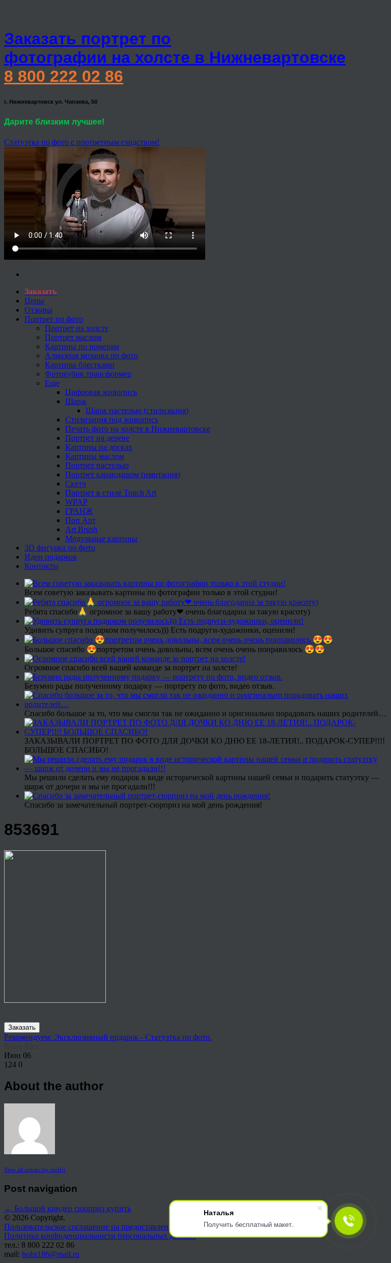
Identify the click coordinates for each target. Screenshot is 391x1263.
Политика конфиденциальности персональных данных (100, 1235)
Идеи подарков (50, 556)
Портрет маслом (73, 337)
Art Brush (81, 529)
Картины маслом (94, 456)
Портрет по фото (53, 319)
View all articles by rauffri (34, 1169)
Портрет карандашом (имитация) (122, 474)
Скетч (75, 483)
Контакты (41, 566)
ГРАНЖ (79, 511)
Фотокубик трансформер (88, 373)
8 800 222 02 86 (63, 76)
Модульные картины (101, 538)
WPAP (76, 502)
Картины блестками (80, 364)
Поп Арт (80, 520)
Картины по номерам (82, 346)
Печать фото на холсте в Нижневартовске (137, 428)
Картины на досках (98, 447)
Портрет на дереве (97, 438)
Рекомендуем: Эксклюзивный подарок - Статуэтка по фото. (108, 1037)
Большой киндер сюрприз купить (67, 1208)
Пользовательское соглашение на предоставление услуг (101, 1226)
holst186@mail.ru (50, 1254)
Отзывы (38, 309)
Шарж (76, 401)
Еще (52, 383)
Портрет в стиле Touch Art (110, 492)
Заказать (22, 1027)
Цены (34, 300)
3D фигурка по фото (59, 547)
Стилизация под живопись (111, 419)
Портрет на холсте (76, 328)
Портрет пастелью (97, 465)
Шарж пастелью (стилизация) (137, 410)
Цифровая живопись (101, 392)
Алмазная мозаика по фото (91, 355)
